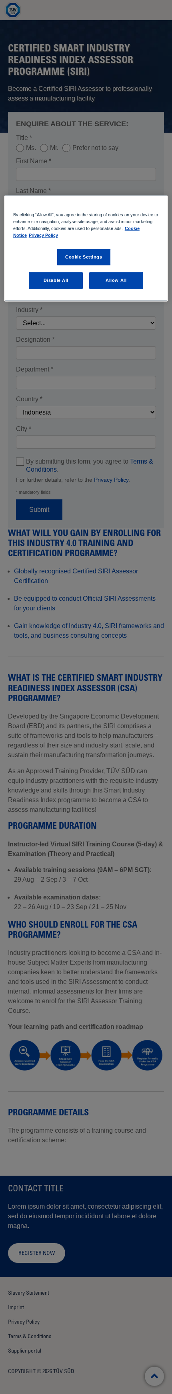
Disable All (56, 280)
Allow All (116, 280)
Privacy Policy (43, 235)
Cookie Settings (83, 257)
